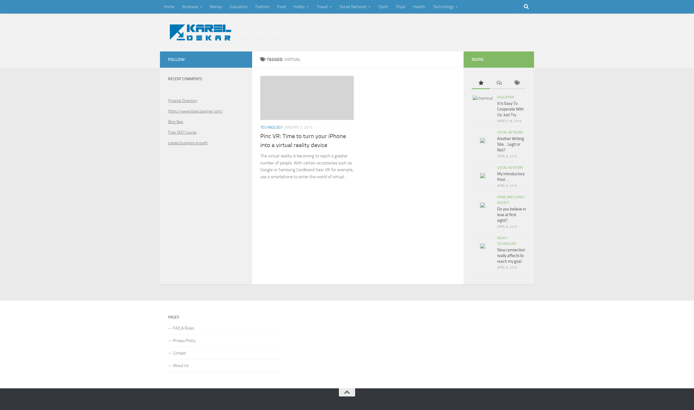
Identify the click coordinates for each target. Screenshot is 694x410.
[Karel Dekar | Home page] (200, 32)
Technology (443, 6)
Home (169, 6)
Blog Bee (175, 121)
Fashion (262, 6)
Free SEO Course (182, 132)
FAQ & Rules (183, 328)
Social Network (353, 6)
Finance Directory (182, 100)
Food (281, 6)
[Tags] (517, 83)
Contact (179, 353)
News (501, 238)
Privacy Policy (184, 340)
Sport (383, 6)
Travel (322, 6)
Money (216, 6)
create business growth (188, 143)
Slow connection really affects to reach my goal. (511, 256)
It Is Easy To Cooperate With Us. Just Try (510, 109)
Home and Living (510, 197)
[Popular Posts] (481, 83)
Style (400, 6)
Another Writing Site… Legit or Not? (510, 144)
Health (419, 6)
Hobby (299, 6)
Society (503, 203)
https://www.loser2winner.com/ (195, 111)
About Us (181, 365)
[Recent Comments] (499, 83)
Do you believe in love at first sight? (511, 215)
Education (239, 6)
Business (190, 6)
